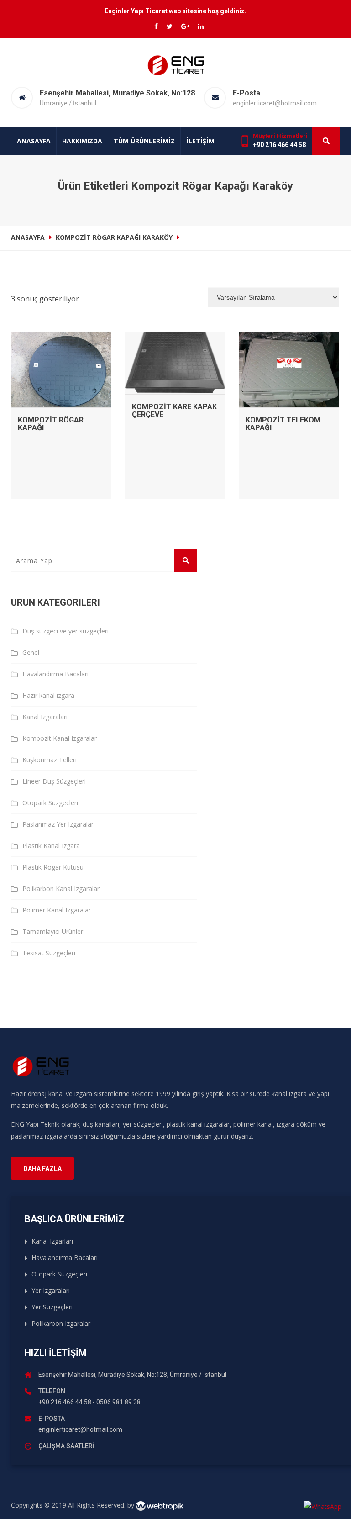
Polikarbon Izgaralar (60, 1323)
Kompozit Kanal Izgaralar (59, 738)
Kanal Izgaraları (45, 716)
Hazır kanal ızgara (48, 695)
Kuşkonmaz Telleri (49, 759)
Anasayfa (34, 141)
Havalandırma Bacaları (55, 674)
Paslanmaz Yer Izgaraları (58, 824)
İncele (61, 341)
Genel (30, 652)
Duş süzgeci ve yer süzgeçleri (65, 631)
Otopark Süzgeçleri (50, 802)
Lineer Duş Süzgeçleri (54, 781)
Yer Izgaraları (50, 1290)
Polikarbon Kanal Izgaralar (61, 888)
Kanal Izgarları (52, 1241)
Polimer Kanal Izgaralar (56, 910)
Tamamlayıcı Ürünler (52, 931)
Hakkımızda (82, 141)
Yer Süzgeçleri (52, 1307)
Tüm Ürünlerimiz (144, 141)
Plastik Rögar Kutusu (53, 867)
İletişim (200, 141)
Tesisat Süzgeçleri (48, 953)
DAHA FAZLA (42, 1168)
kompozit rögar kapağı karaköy (114, 237)
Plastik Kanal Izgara (51, 845)
